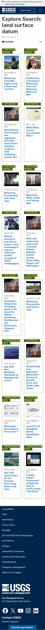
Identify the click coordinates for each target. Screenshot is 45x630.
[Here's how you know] (22, 3)
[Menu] (40, 10)
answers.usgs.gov (10, 621)
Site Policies (8, 520)
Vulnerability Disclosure (13, 551)
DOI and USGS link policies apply (17, 535)
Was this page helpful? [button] (22, 627)
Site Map (6, 530)
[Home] (9, 12)
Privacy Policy (8, 525)
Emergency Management (13, 567)
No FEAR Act (8, 541)
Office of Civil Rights (11, 573)
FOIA (4, 514)
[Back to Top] (36, 621)
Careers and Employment (14, 557)
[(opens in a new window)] (5, 610)
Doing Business (9, 562)
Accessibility (8, 509)
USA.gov (6, 546)
